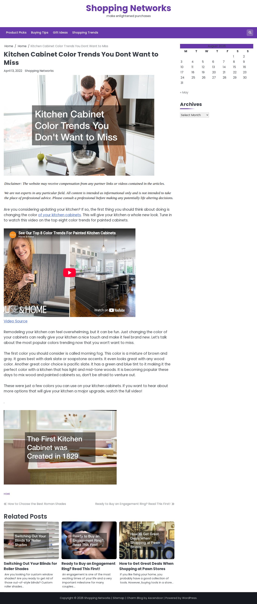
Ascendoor (155, 598)
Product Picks (16, 32)
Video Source (15, 321)
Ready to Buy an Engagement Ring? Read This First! (89, 566)
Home (7, 493)
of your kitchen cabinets (59, 214)
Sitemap (118, 598)
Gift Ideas (60, 32)
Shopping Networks (128, 8)
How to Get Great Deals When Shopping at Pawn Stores (146, 566)
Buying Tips (39, 32)
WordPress (189, 598)
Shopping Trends (85, 32)
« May (184, 92)
